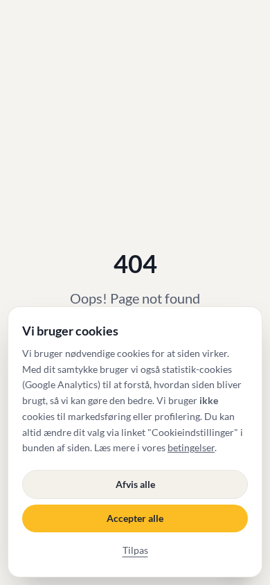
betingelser (191, 447)
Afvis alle (135, 484)
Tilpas (135, 550)
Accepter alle (135, 518)
